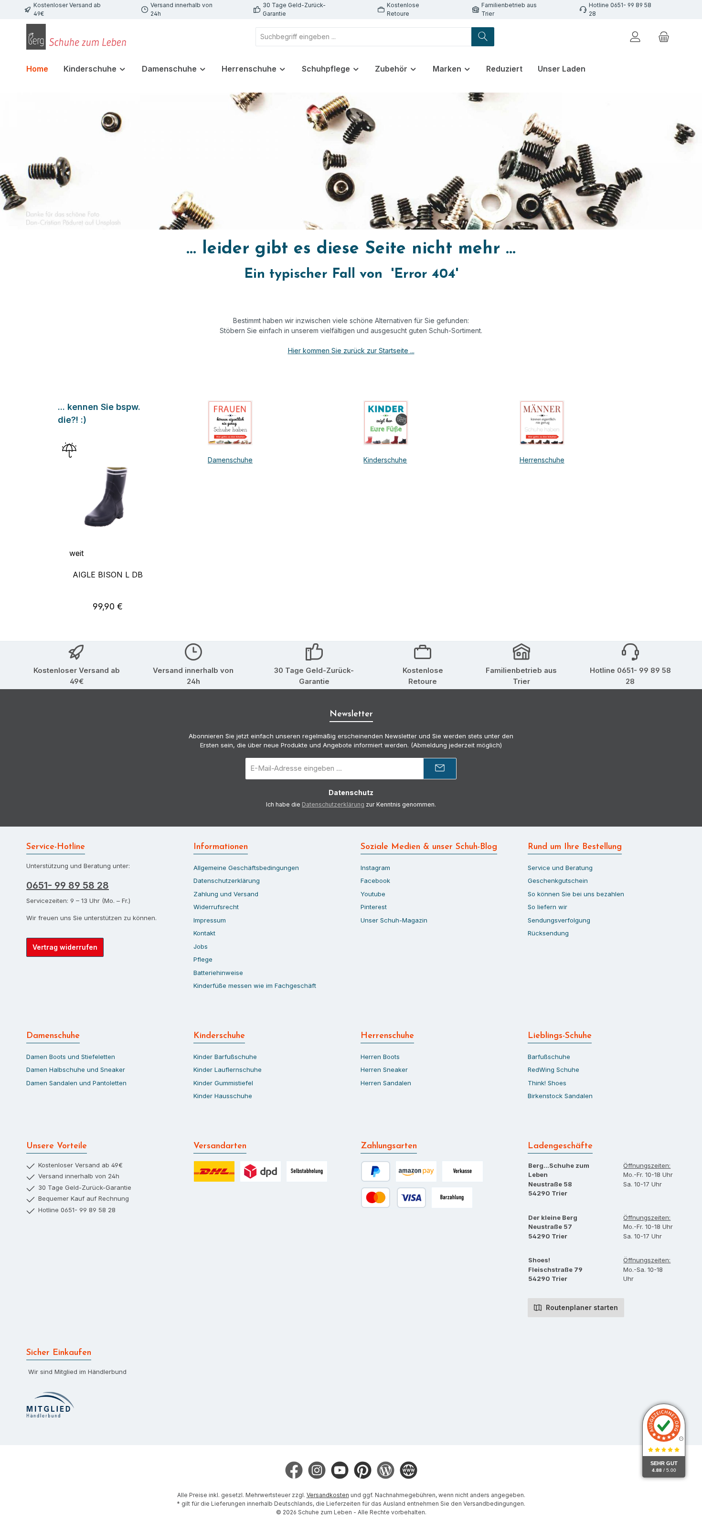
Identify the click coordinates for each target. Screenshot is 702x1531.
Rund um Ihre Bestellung (575, 847)
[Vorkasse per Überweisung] (462, 1171)
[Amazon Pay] (416, 1171)
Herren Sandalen (386, 1083)
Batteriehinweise (218, 972)
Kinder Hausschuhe (222, 1096)
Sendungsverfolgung (559, 920)
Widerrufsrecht (216, 907)
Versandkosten (328, 1495)
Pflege (203, 959)
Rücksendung (548, 933)
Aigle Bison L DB (108, 574)
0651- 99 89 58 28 (67, 885)
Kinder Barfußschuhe (225, 1056)
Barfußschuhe (549, 1056)
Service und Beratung (560, 867)
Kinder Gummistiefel (223, 1083)
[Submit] (440, 768)
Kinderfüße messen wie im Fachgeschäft (254, 985)
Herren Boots (380, 1056)
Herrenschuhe (542, 460)
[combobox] (363, 36)
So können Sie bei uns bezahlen (576, 894)
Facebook (375, 880)
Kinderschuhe (385, 460)
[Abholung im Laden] (307, 1171)
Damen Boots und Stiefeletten (70, 1056)
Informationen (220, 847)
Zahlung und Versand (225, 894)
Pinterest (374, 907)
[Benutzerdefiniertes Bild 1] (50, 1405)
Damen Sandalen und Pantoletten (76, 1083)
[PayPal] (376, 1171)
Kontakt (204, 933)
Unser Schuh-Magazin (394, 920)
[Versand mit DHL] (214, 1171)
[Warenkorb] (664, 36)
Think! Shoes (547, 1083)
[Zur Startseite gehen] (78, 37)
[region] (108, 510)
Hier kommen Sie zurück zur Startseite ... (351, 350)
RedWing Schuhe (553, 1069)
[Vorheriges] (56, 511)
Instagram (375, 867)
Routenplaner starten (581, 1307)
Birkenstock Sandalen (560, 1096)
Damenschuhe (230, 460)
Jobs (200, 946)
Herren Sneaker (384, 1069)
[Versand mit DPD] (260, 1171)
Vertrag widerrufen (64, 947)
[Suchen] (482, 36)
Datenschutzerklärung (333, 804)
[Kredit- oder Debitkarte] (393, 1197)
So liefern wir (547, 907)
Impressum (209, 920)
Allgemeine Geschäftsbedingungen (246, 867)
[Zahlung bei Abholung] (452, 1197)
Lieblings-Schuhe (560, 1036)
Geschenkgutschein (558, 880)
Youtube (373, 894)
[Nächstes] (159, 511)
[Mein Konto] (635, 36)
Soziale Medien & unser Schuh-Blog (429, 847)
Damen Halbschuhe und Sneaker (75, 1069)
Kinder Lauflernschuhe (227, 1069)
